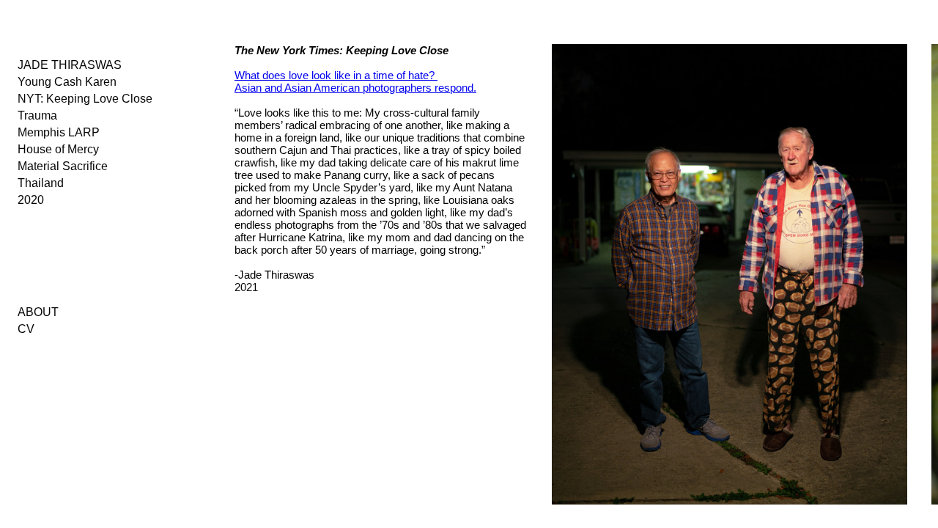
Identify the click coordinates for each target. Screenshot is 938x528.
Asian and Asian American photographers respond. (355, 87)
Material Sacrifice (63, 166)
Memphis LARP (59, 132)
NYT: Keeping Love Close (85, 98)
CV (26, 329)
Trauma (37, 115)
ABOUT (38, 312)
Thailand (41, 183)
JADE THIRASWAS (70, 65)
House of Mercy (58, 149)
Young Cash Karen (67, 82)
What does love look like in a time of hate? (335, 75)
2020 (31, 200)
